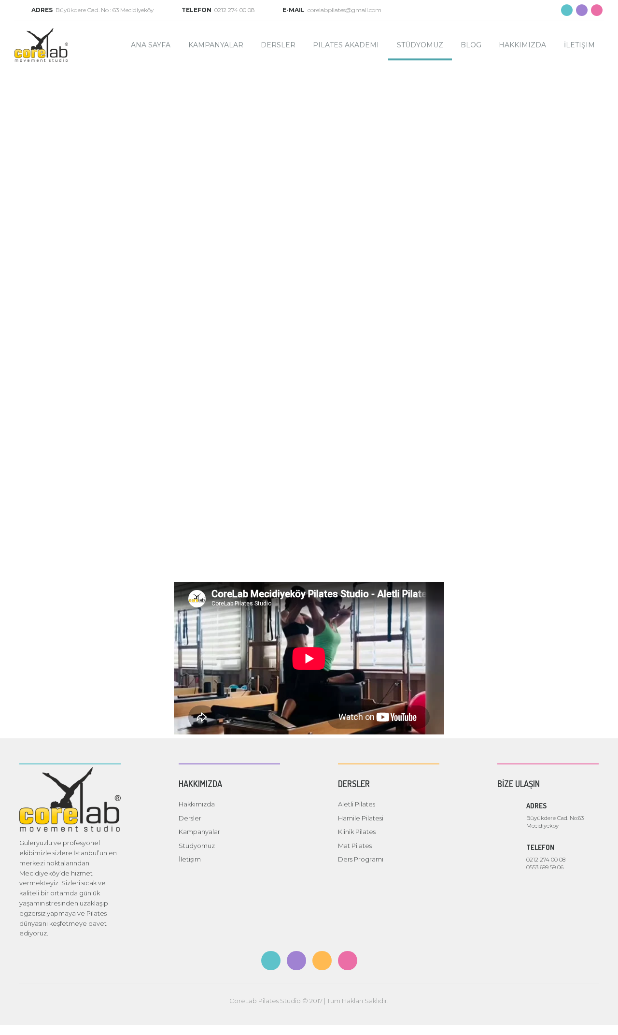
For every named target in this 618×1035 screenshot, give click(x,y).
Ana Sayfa (150, 45)
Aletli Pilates (356, 804)
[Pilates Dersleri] (382, 232)
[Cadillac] (237, 232)
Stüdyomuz (420, 45)
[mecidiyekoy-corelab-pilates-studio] (382, 122)
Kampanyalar (215, 45)
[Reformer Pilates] (237, 453)
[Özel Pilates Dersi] (526, 232)
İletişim (579, 45)
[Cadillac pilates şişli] (526, 453)
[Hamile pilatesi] (382, 453)
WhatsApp (602, 1019)
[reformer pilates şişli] (237, 342)
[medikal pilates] (92, 122)
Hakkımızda (522, 45)
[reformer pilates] (237, 122)
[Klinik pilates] (526, 342)
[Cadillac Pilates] (92, 232)
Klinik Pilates (357, 831)
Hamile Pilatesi (360, 818)
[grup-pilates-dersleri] (526, 122)
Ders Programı (360, 859)
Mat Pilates (355, 845)
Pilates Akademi (346, 45)
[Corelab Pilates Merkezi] (92, 453)
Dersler (278, 45)
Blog (471, 45)
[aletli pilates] (382, 342)
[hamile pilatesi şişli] (92, 342)
